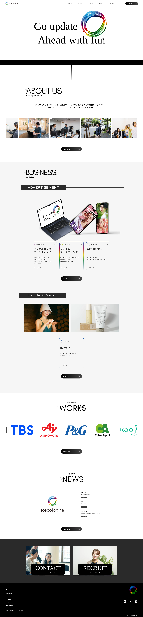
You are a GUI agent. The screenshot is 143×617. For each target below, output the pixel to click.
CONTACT (9, 606)
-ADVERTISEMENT (13, 596)
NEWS (100, 3)
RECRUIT (112, 3)
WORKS (91, 3)
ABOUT (70, 3)
